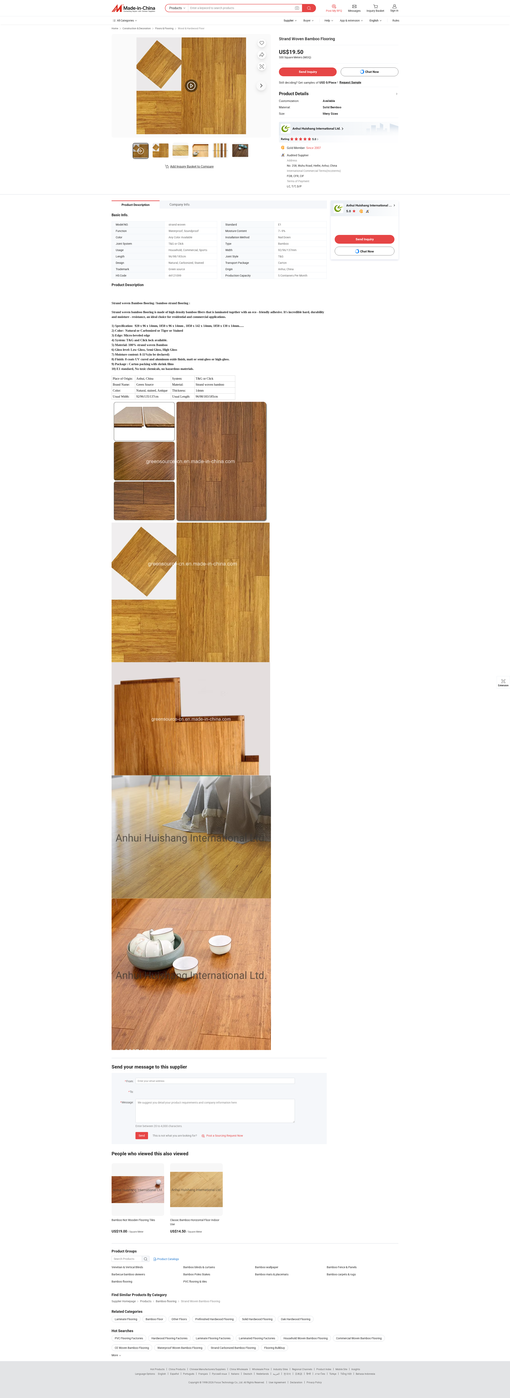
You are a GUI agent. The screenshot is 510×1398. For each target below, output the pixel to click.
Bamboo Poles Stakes (196, 1274)
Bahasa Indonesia (365, 1373)
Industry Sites (280, 1369)
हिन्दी (308, 1373)
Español (174, 1373)
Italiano (235, 1373)
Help (327, 20)
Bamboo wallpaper (266, 1267)
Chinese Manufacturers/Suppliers (208, 1369)
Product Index (323, 1369)
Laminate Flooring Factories (213, 1338)
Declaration (296, 1382)
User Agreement (277, 1382)
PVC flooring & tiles (195, 1281)
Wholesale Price (260, 1369)
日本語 (298, 1373)
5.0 (349, 211)
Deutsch (247, 1373)
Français (203, 1373)
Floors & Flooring (164, 28)
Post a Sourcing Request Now (222, 1135)
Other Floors (179, 1319)
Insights (355, 1369)
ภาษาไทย (320, 1373)
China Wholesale (239, 1369)
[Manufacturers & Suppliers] (133, 8)
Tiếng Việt (346, 1373)
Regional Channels (302, 1369)
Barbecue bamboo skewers (128, 1274)
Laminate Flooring (126, 1319)
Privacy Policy (314, 1382)
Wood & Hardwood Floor (191, 28)
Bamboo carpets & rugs (341, 1274)
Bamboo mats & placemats (271, 1274)
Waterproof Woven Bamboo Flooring (179, 1348)
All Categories (125, 20)
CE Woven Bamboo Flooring (132, 1348)
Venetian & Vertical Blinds (127, 1267)
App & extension (350, 20)
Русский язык (219, 1373)
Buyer (307, 20)
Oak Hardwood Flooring (295, 1319)
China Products (177, 1369)
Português (188, 1373)
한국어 (287, 1373)
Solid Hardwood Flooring (257, 1319)
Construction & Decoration (137, 28)
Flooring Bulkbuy (274, 1348)
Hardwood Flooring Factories (169, 1338)
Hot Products (157, 1369)
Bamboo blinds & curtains (199, 1267)
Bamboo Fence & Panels (342, 1267)
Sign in (394, 10)
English (162, 1373)
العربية (276, 1373)
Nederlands (262, 1373)
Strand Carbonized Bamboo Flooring (233, 1348)
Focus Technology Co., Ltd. (229, 1382)
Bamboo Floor (154, 1319)
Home (115, 28)
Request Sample (350, 82)
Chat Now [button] (372, 72)
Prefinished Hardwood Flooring (214, 1319)
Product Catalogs (168, 1259)
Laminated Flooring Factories (257, 1338)
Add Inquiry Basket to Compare (192, 166)
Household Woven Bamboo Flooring (305, 1338)
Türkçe (332, 1373)
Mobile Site (341, 1369)
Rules (395, 20)
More (115, 1355)
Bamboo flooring (122, 1281)
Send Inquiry (308, 72)
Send (142, 1135)
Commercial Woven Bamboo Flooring (359, 1338)
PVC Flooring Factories (129, 1338)
